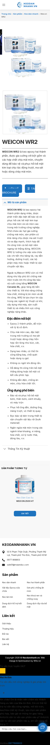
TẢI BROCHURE (18, 190)
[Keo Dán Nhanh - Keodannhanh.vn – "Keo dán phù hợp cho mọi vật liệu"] (27, 5)
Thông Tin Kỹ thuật (19, 448)
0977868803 (15, 743)
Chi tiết (25, 513)
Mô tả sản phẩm (17, 202)
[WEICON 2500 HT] (25, 484)
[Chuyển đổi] (5, 202)
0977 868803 (13, 559)
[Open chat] (2, 670)
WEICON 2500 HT (25, 501)
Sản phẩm (17, 14)
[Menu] (3, 4)
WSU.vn (37, 661)
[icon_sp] (42, 727)
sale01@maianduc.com (18, 564)
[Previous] (5, 83)
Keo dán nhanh (31, 14)
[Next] (12, 83)
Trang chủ (6, 14)
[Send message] (2, 736)
